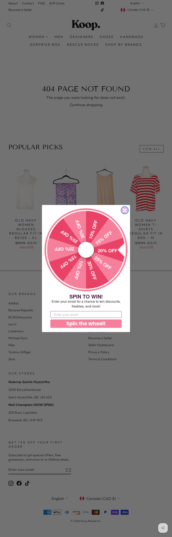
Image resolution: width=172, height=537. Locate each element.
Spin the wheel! (86, 323)
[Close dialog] (124, 210)
